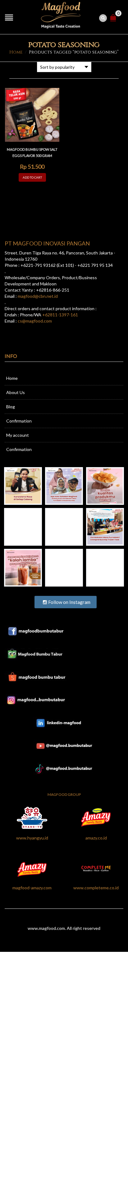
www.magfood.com (46, 928)
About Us (15, 392)
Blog (10, 406)
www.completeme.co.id (96, 887)
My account (17, 435)
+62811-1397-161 (60, 314)
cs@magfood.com (35, 320)
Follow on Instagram (68, 602)
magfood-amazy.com (32, 887)
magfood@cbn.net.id (38, 296)
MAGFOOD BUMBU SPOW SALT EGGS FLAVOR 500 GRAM (32, 152)
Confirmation (19, 420)
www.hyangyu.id (32, 837)
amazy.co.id (96, 837)
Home (16, 52)
